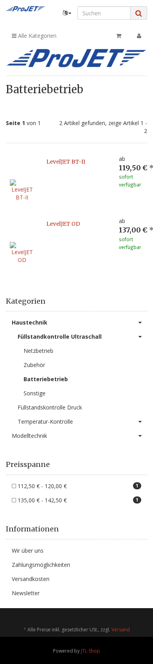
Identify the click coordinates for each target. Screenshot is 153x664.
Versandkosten (30, 579)
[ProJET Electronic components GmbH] (25, 8)
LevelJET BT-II (65, 161)
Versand (120, 629)
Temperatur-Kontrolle (45, 421)
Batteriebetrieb (46, 379)
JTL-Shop (90, 650)
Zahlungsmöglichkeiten (41, 564)
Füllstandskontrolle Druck (50, 407)
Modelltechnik (29, 435)
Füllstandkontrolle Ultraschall (60, 336)
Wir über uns (28, 550)
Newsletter (26, 593)
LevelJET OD (63, 223)
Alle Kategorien (36, 35)
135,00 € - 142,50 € (77, 500)
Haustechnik (29, 322)
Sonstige (35, 393)
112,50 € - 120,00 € (77, 486)
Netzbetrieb (38, 350)
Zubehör (34, 365)
